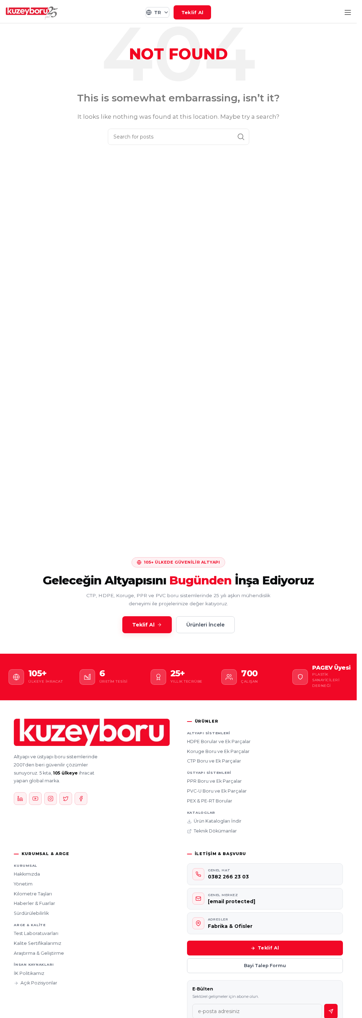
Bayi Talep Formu (265, 965)
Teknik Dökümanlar (215, 831)
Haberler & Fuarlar (34, 903)
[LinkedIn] (20, 798)
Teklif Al (192, 12)
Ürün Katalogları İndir (217, 821)
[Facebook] (81, 798)
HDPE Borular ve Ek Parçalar (219, 741)
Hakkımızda (27, 874)
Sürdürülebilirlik (31, 913)
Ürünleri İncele (205, 625)
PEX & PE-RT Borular (209, 801)
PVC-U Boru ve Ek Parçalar (217, 791)
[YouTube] (35, 798)
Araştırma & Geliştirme (39, 953)
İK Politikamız (29, 973)
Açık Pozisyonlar (39, 982)
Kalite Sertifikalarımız (37, 943)
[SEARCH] (241, 137)
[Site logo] (31, 11)
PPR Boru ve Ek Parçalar (214, 781)
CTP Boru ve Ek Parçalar (214, 761)
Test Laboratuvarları (36, 933)
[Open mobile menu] (348, 12)
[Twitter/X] (65, 798)
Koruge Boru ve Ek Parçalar (218, 751)
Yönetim (23, 884)
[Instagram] (50, 798)
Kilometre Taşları (33, 893)
